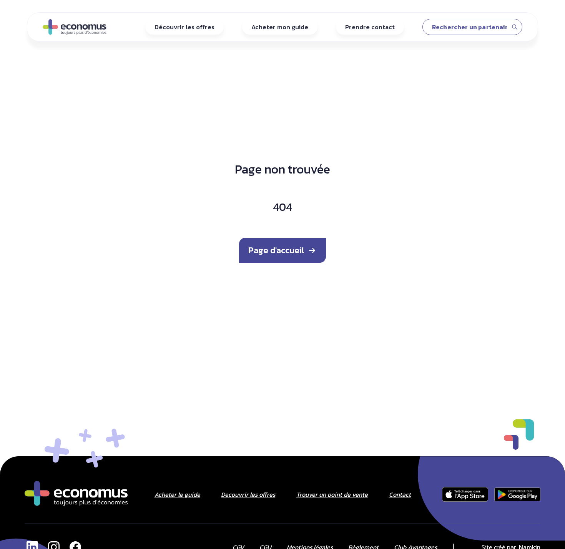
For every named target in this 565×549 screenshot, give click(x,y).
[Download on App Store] (465, 494)
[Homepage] (74, 27)
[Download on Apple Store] (517, 494)
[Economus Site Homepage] (76, 493)
